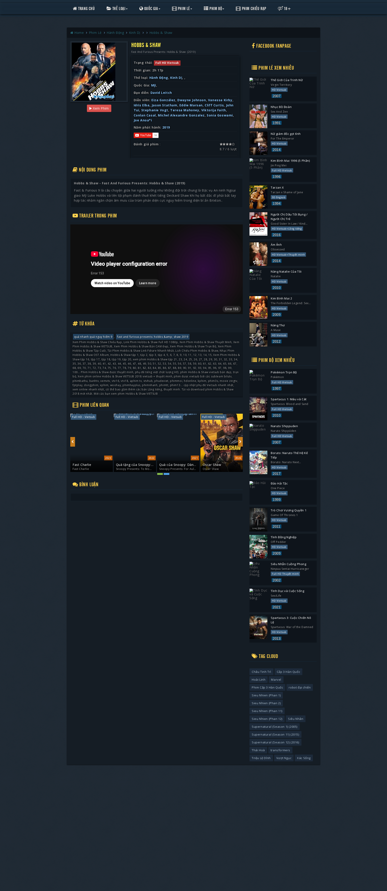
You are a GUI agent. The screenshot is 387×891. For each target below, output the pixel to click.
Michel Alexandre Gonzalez (181, 115)
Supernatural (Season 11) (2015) (275, 734)
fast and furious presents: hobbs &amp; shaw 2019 (152, 337)
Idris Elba (142, 105)
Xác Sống (304, 758)
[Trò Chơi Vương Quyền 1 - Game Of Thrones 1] (258, 520)
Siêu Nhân (295, 719)
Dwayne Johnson (191, 100)
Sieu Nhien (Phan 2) (266, 703)
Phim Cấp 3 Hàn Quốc (267, 687)
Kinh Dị (135, 32)
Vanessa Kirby (220, 100)
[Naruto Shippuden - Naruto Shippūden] (258, 435)
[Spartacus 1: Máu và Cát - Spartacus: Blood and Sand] (258, 408)
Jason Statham (164, 105)
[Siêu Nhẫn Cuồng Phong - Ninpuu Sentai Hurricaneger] (258, 573)
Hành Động (116, 32)
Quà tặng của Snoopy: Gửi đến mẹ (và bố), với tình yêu (91, 465)
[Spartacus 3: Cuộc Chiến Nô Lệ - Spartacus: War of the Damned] (258, 627)
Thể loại (118, 8)
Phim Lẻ (183, 8)
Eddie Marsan (191, 105)
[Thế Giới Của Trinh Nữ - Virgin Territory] (258, 89)
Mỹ (153, 85)
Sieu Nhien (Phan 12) (267, 719)
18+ (287, 8)
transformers (280, 750)
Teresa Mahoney (184, 110)
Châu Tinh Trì (261, 672)
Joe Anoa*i (143, 120)
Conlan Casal (145, 115)
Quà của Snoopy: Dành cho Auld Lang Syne (134, 465)
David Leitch (161, 92)
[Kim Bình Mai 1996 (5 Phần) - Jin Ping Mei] (258, 170)
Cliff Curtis (214, 105)
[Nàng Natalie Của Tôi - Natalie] (258, 281)
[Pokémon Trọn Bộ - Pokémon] (258, 382)
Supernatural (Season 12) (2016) (275, 742)
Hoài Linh (258, 680)
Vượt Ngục (283, 758)
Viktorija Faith (213, 110)
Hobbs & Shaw (160, 32)
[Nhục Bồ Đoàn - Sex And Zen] (258, 116)
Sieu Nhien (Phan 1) (266, 695)
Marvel (276, 680)
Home (79, 32)
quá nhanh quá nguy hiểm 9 (93, 337)
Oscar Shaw (168, 465)
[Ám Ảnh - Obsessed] (258, 254)
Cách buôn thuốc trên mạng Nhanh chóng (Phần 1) (219, 465)
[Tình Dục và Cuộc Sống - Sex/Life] (258, 600)
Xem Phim (100, 108)
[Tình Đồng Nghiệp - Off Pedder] (258, 546)
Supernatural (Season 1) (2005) (274, 727)
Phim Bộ (215, 8)
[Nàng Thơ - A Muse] (258, 334)
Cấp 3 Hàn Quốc (288, 672)
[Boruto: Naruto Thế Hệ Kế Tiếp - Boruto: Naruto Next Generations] (258, 462)
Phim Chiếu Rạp (253, 8)
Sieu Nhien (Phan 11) (267, 711)
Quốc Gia (150, 8)
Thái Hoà (258, 750)
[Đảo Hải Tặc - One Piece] (258, 493)
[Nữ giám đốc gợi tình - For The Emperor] (258, 143)
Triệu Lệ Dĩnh (261, 758)
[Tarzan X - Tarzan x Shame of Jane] (258, 197)
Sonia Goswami (220, 115)
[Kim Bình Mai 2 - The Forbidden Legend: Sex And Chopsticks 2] (258, 308)
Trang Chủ (86, 8)
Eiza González (163, 100)
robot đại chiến (300, 687)
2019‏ (166, 127)
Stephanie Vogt (154, 110)
